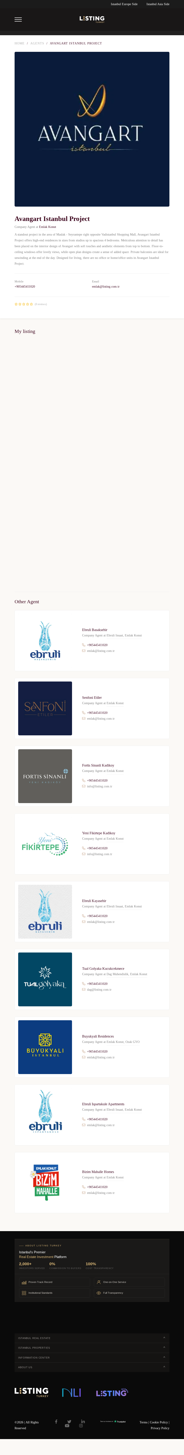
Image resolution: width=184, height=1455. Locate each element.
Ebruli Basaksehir (94, 630)
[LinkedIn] (83, 1422)
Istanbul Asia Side (158, 4)
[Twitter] (69, 1422)
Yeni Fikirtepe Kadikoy (98, 833)
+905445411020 (25, 286)
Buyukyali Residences (98, 1036)
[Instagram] (81, 1426)
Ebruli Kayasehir (94, 901)
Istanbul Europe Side (124, 4)
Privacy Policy (160, 1428)
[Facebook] (56, 1422)
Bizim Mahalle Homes (98, 1172)
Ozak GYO (132, 1042)
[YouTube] (67, 1426)
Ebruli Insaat (115, 635)
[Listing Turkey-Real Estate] (92, 19)
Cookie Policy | (159, 1422)
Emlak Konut (47, 227)
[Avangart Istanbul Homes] (92, 420)
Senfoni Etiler (92, 697)
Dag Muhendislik (117, 974)
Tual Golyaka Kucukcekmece (103, 968)
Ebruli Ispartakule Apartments (103, 1104)
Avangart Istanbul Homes (29, 507)
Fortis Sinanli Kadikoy (98, 765)
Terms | (145, 1422)
